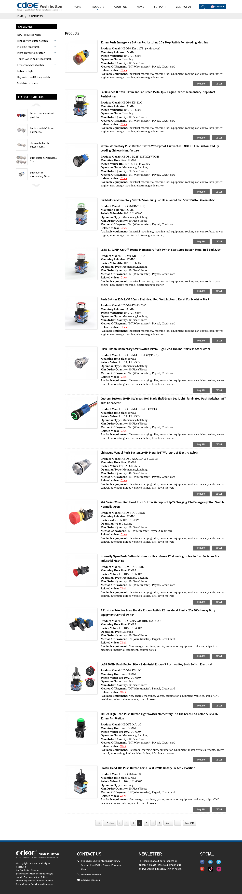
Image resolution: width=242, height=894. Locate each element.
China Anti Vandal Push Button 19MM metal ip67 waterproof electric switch (149, 452)
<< (98, 823)
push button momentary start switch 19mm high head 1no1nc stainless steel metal (155, 349)
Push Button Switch (28, 46)
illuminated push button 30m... (39, 144)
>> (177, 823)
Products (97, 7)
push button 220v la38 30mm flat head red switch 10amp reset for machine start (155, 299)
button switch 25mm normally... (42, 129)
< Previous (109, 823)
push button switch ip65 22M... (43, 159)
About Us (120, 7)
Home (77, 7)
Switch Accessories (27, 83)
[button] (36, 104)
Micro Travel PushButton (31, 52)
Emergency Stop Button (35, 877)
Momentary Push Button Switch (31, 880)
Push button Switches (41, 884)
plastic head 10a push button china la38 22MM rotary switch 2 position (148, 768)
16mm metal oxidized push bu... (42, 115)
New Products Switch (29, 34)
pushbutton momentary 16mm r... (42, 174)
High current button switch (32, 40)
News (140, 7)
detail (219, 83)
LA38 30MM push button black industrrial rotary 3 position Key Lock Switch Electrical (156, 664)
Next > (168, 823)
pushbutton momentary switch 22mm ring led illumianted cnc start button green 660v (158, 200)
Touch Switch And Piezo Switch (34, 58)
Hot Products (22, 870)
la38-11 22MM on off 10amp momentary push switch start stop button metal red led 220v (160, 250)
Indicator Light (25, 71)
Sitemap (35, 870)
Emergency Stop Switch (30, 65)
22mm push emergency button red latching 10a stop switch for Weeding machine (154, 42)
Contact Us (183, 7)
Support (160, 7)
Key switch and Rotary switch (33, 77)
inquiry (201, 83)
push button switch (25, 873)
